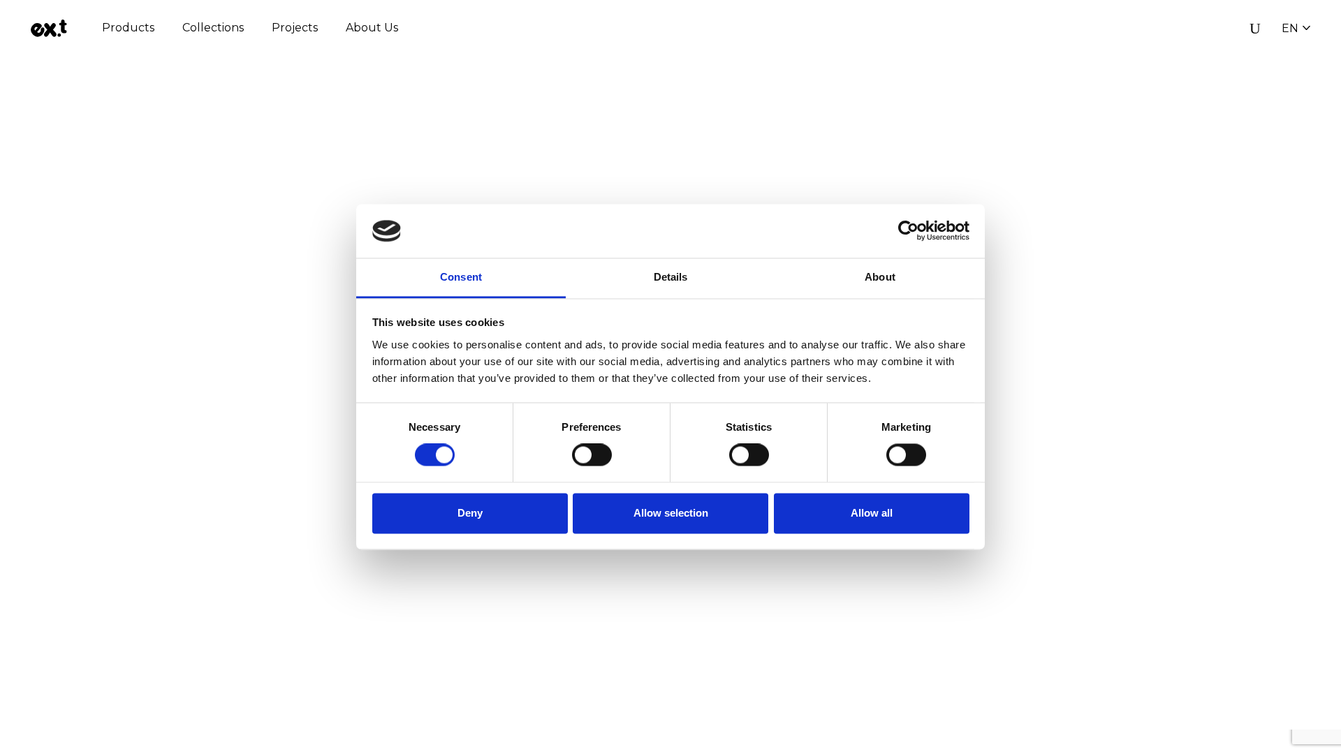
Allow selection (670, 513)
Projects (295, 27)
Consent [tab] (461, 277)
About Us (372, 27)
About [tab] (880, 277)
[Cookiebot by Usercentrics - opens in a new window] (908, 231)
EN (1290, 28)
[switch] (592, 455)
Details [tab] (671, 277)
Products (128, 27)
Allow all (872, 513)
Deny (470, 513)
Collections (213, 27)
